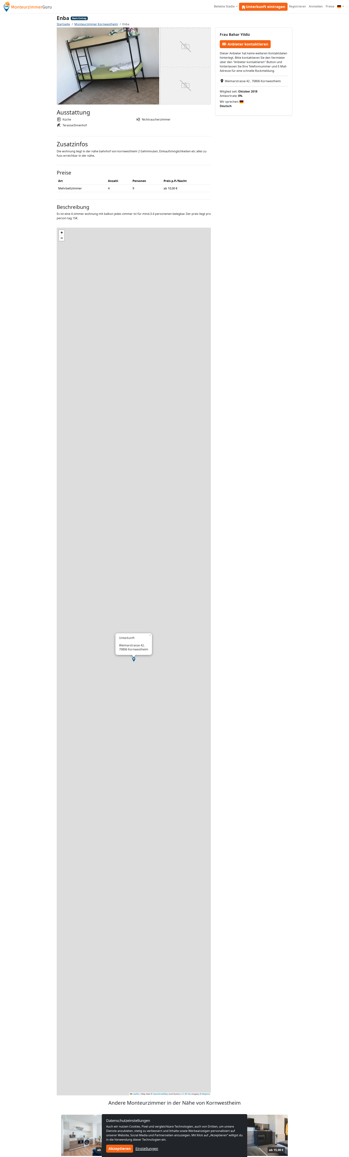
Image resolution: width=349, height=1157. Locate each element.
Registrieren (297, 6)
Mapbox (206, 1093)
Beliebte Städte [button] (224, 6)
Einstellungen (146, 1148)
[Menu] (340, 6)
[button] (133, 659)
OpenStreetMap (160, 1093)
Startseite (63, 24)
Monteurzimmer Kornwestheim (96, 24)
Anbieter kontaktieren (248, 43)
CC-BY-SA (186, 1093)
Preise (330, 6)
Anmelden (316, 6)
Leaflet (135, 1093)
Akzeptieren (120, 1148)
